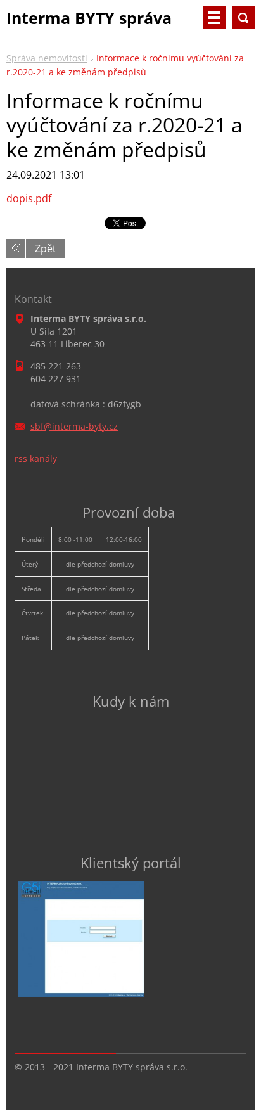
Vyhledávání (243, 17)
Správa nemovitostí (46, 58)
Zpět (45, 248)
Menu (214, 17)
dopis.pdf (28, 198)
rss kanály (36, 458)
